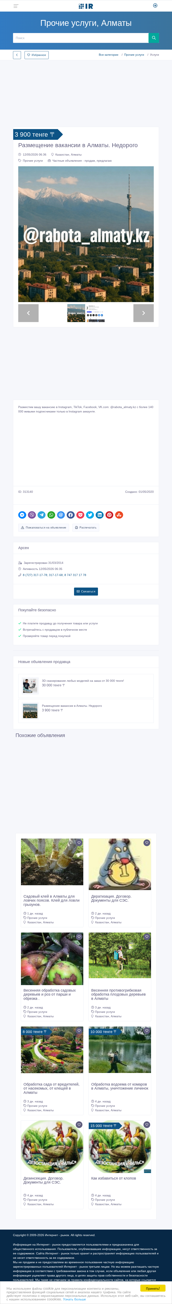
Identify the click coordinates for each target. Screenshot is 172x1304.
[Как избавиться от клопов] (120, 1147)
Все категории (108, 54)
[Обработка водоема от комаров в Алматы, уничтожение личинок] (120, 1050)
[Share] (22, 515)
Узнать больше (74, 1298)
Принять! (153, 1288)
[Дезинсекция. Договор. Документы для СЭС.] (52, 1147)
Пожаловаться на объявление (46, 527)
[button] (28, 234)
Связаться (88, 591)
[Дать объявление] (155, 6)
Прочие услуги (134, 54)
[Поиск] (154, 38)
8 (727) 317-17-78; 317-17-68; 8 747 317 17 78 (54, 575)
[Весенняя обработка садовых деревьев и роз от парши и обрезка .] (52, 970)
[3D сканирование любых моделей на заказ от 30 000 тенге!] (32, 686)
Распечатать (87, 527)
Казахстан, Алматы (68, 154)
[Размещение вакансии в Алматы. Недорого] (32, 711)
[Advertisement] (86, 92)
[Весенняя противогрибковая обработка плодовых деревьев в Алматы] (120, 955)
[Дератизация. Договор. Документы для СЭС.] (120, 864)
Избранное (39, 55)
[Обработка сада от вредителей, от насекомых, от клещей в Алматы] (52, 1050)
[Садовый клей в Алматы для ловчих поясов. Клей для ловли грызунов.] (52, 862)
